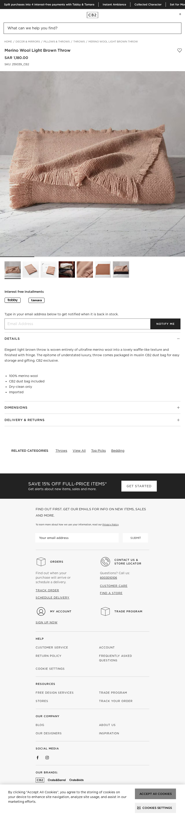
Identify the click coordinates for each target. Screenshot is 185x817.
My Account (61, 611)
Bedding (117, 450)
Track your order (116, 701)
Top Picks (98, 450)
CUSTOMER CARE (113, 586)
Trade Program (128, 611)
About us (107, 725)
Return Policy (49, 656)
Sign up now (47, 622)
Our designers (49, 733)
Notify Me (165, 323)
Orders (56, 561)
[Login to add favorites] (179, 50)
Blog (40, 725)
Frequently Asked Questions (115, 658)
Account (107, 647)
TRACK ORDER (47, 590)
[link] (12, 15)
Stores (42, 701)
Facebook (38, 758)
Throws (61, 450)
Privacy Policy (110, 524)
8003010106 (108, 577)
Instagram (47, 758)
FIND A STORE (111, 593)
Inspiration (109, 733)
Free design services (55, 692)
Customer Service (52, 647)
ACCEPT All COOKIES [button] (155, 794)
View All (79, 450)
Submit (135, 538)
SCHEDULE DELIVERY (52, 597)
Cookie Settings (50, 668)
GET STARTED (139, 486)
